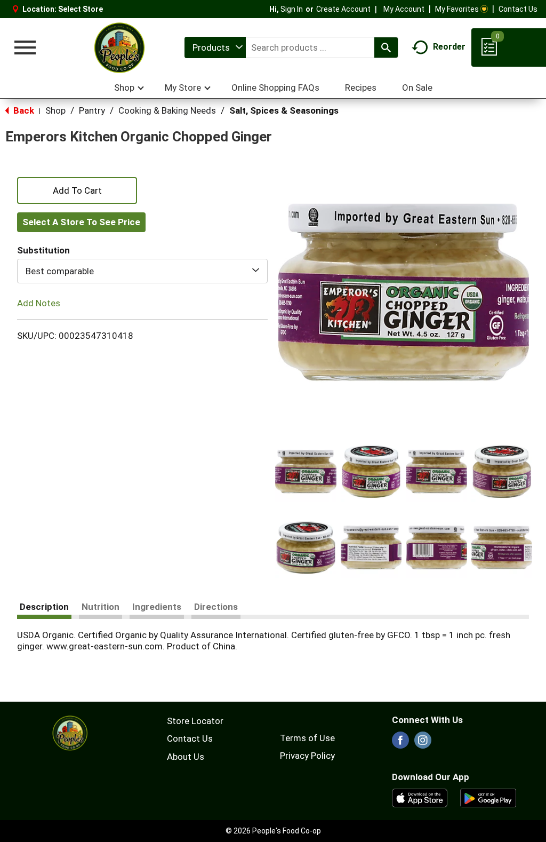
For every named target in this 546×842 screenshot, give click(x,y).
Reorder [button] (449, 47)
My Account (403, 9)
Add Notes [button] (38, 303)
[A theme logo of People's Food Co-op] (119, 47)
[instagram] (422, 743)
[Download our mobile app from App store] (420, 797)
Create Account (343, 9)
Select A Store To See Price (81, 222)
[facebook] (400, 743)
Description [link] (44, 606)
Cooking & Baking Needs (167, 110)
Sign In (291, 9)
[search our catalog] (386, 47)
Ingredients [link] (156, 606)
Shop (55, 110)
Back (22, 110)
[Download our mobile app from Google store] (488, 797)
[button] (306, 471)
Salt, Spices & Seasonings (284, 110)
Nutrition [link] (100, 606)
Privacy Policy (307, 755)
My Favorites (457, 9)
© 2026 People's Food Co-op (273, 831)
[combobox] (215, 47)
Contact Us (518, 9)
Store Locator (195, 721)
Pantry (92, 110)
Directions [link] (216, 606)
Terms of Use (307, 738)
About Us (185, 756)
